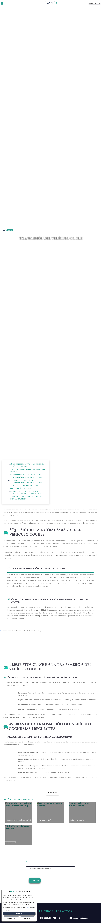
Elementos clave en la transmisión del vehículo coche (26, 481)
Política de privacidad (58, 874)
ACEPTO (19, 914)
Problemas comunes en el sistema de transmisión (27, 497)
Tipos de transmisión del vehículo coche (27, 470)
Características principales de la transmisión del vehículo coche (27, 476)
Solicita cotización (94, 3)
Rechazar (27, 918)
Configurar (11, 918)
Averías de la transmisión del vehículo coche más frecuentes (26, 492)
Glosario (9, 230)
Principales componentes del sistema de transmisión (25, 487)
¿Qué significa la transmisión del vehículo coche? (27, 465)
